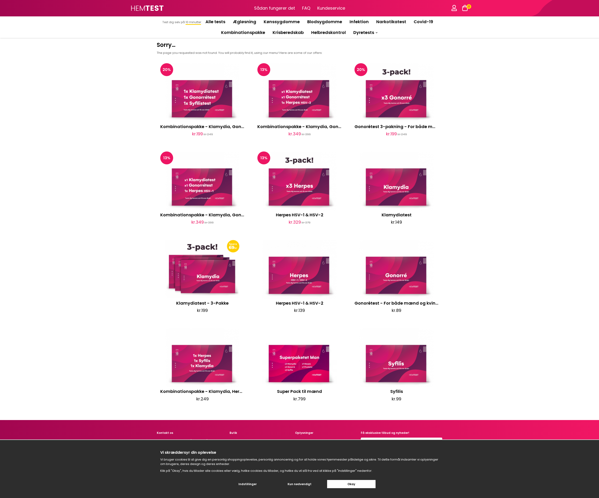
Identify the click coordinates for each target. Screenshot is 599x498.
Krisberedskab (288, 32)
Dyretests (363, 32)
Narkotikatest (391, 22)
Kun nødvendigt (299, 484)
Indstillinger (247, 484)
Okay (351, 484)
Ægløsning (244, 22)
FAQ (306, 8)
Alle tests (215, 22)
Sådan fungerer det (274, 8)
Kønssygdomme (282, 22)
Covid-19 (423, 22)
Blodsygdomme (324, 22)
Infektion (359, 22)
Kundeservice (331, 8)
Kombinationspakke (243, 32)
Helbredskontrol (328, 32)
